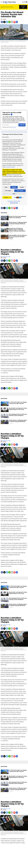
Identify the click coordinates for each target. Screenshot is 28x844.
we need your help (10, 167)
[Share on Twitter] (4, 22)
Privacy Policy (13, 127)
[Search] (24, 2)
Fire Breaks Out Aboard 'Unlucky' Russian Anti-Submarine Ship (12, 14)
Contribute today (23, 7)
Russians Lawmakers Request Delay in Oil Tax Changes (12, 252)
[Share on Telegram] (7, 22)
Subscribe (22, 124)
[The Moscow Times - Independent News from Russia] (9, 2)
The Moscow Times (6, 256)
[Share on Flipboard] (14, 22)
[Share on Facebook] (2, 22)
